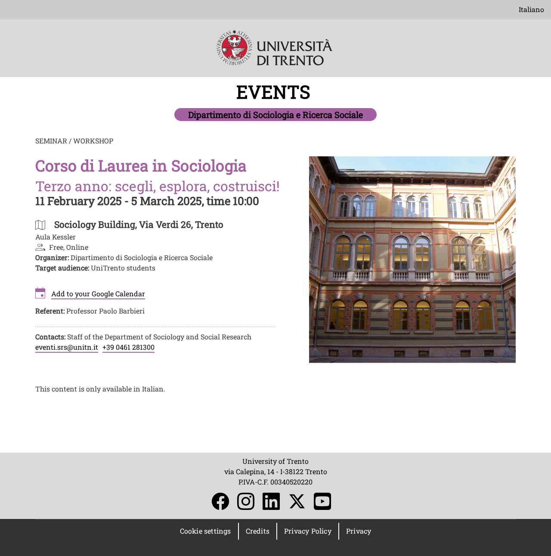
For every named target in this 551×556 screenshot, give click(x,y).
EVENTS (275, 91)
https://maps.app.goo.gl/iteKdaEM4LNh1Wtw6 (138, 224)
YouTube (322, 501)
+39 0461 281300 (128, 346)
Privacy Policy (307, 530)
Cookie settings (205, 530)
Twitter (297, 501)
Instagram (245, 501)
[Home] (275, 53)
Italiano (531, 9)
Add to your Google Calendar (98, 293)
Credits (257, 530)
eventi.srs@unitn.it (66, 346)
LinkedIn (271, 501)
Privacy (358, 530)
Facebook (220, 501)
